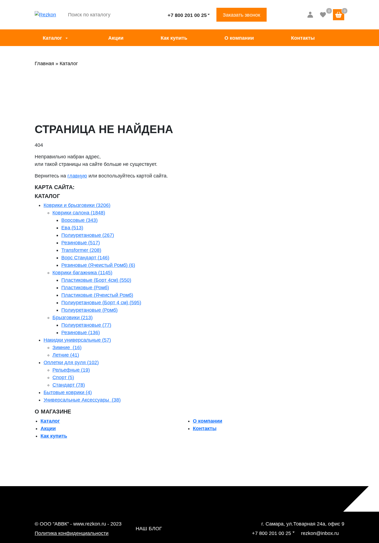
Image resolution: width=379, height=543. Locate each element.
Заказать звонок (241, 15)
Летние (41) (65, 355)
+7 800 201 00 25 (187, 15)
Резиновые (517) (80, 242)
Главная (44, 63)
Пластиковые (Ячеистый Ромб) (97, 295)
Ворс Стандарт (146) (85, 257)
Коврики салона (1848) (78, 212)
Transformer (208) (81, 250)
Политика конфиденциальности (71, 533)
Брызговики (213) (72, 317)
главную (77, 176)
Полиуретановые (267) (87, 235)
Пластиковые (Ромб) (85, 287)
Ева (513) (72, 227)
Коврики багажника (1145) (82, 272)
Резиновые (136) (80, 332)
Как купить (174, 38)
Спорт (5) (63, 377)
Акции (115, 38)
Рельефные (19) (71, 370)
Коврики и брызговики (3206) (77, 205)
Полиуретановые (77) (86, 325)
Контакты (303, 38)
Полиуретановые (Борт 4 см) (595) (101, 302)
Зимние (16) (67, 347)
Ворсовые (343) (79, 220)
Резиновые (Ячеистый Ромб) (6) (98, 265)
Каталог (52, 38)
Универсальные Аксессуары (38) (82, 400)
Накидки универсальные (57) (77, 340)
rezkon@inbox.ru (320, 533)
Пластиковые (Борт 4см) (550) (96, 280)
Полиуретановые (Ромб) (89, 310)
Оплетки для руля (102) (71, 362)
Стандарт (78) (68, 385)
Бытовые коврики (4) (68, 392)
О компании (239, 38)
